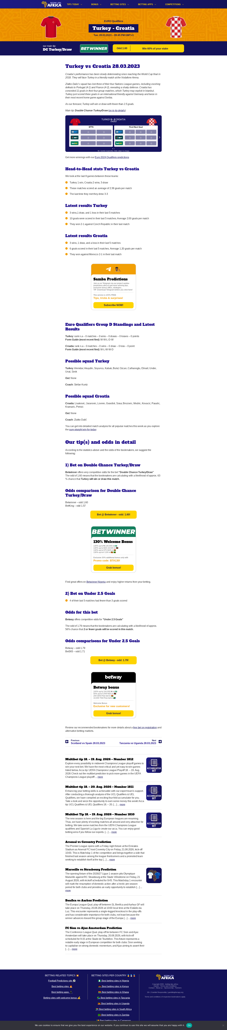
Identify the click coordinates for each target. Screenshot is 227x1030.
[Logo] (51, 4)
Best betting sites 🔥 (62, 986)
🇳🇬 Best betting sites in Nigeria (113, 980)
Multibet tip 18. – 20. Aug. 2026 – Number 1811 (99, 787)
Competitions (173, 4)
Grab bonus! (113, 567)
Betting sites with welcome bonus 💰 (61, 997)
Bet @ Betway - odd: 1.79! (113, 660)
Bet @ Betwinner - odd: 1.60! (113, 514)
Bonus (94, 4)
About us (159, 988)
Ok (189, 1025)
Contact (152, 988)
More (100, 777)
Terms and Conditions (168, 986)
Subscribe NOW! (113, 305)
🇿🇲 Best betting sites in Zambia (113, 1015)
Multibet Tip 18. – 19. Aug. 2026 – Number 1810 (100, 814)
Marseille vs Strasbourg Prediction (90, 869)
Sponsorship (169, 988)
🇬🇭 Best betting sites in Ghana (113, 992)
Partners (178, 988)
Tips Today (73, 4)
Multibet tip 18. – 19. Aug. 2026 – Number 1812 (99, 759)
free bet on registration (145, 727)
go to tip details (117, 110)
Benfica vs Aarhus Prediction (86, 900)
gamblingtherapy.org (175, 992)
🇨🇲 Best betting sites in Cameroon (113, 1020)
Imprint (156, 986)
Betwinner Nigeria (96, 582)
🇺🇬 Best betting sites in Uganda (113, 1003)
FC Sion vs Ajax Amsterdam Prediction (93, 928)
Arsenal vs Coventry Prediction (88, 842)
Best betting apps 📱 (61, 992)
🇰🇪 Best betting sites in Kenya (113, 986)
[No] (223, 1025)
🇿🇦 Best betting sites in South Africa (114, 1009)
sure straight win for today (82, 429)
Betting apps (145, 4)
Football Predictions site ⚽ (62, 980)
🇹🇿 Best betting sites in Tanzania (113, 997)
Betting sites (118, 4)
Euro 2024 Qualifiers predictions (112, 157)
